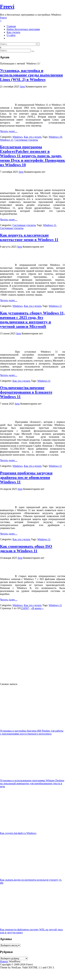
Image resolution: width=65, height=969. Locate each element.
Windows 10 (55, 136)
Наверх (4, 961)
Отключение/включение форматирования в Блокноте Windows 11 (26, 392)
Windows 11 (6, 139)
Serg (22, 86)
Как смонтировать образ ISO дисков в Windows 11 (26, 548)
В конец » (38, 608)
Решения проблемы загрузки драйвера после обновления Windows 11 (26, 477)
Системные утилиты (26, 139)
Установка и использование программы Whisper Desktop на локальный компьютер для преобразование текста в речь (32, 783)
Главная (11, 26)
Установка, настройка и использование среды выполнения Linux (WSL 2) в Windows (31, 75)
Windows (17, 136)
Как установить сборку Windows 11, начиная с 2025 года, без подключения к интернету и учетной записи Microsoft (32, 320)
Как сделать (13, 32)
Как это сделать (33, 136)
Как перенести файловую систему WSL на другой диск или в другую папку (31, 931)
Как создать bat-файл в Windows (18, 833)
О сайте (11, 35)
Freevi (7, 6)
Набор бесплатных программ (23, 29)
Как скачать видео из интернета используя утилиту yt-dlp (31, 881)
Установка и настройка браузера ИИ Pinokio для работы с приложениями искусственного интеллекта (31, 732)
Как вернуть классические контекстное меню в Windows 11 (29, 237)
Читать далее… (8, 131)
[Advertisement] (32, 644)
